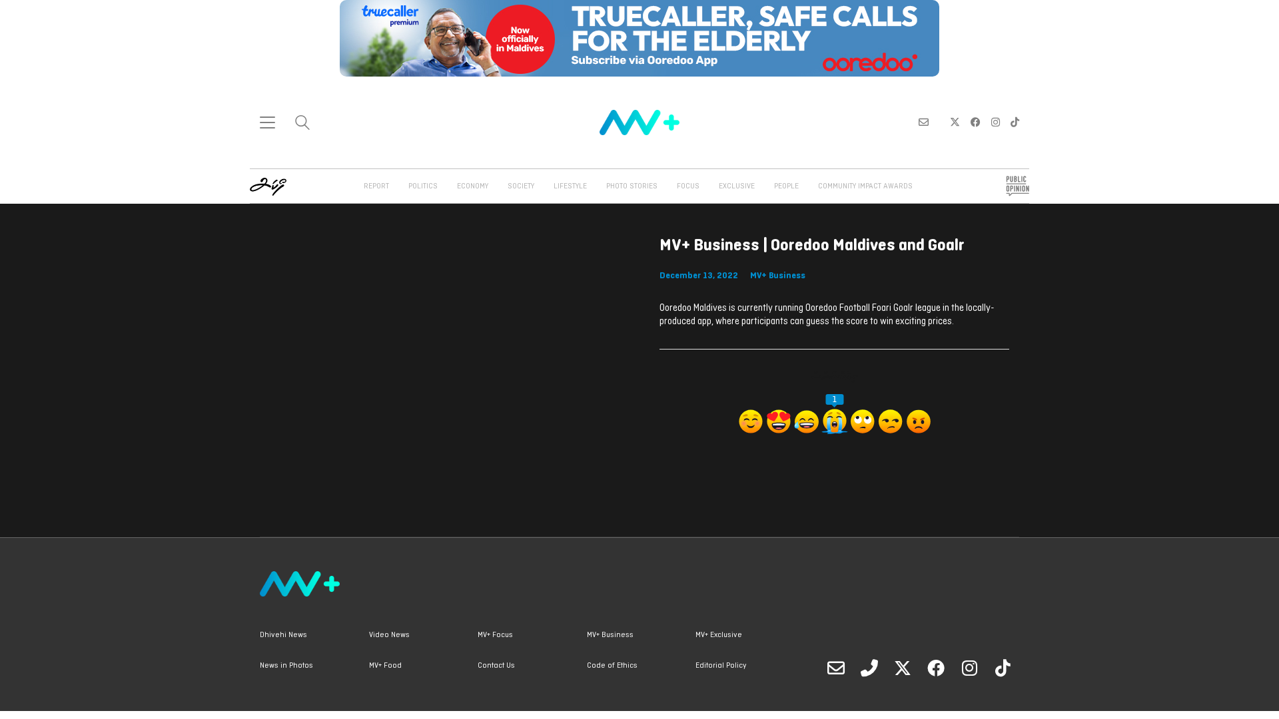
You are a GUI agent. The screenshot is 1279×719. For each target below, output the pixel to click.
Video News (389, 635)
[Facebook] (936, 667)
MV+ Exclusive (718, 635)
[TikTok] (1002, 667)
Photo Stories (631, 186)
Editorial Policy (720, 666)
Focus (688, 186)
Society (521, 186)
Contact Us (496, 666)
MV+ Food (385, 666)
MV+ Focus (495, 635)
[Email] (836, 667)
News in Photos (286, 666)
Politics (423, 186)
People (786, 186)
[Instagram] (969, 667)
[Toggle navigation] (267, 122)
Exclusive (737, 186)
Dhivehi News (283, 635)
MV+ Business (777, 276)
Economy (472, 186)
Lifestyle (570, 186)
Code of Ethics (612, 666)
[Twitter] (902, 667)
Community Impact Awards (865, 186)
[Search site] (302, 124)
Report (376, 186)
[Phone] (869, 667)
